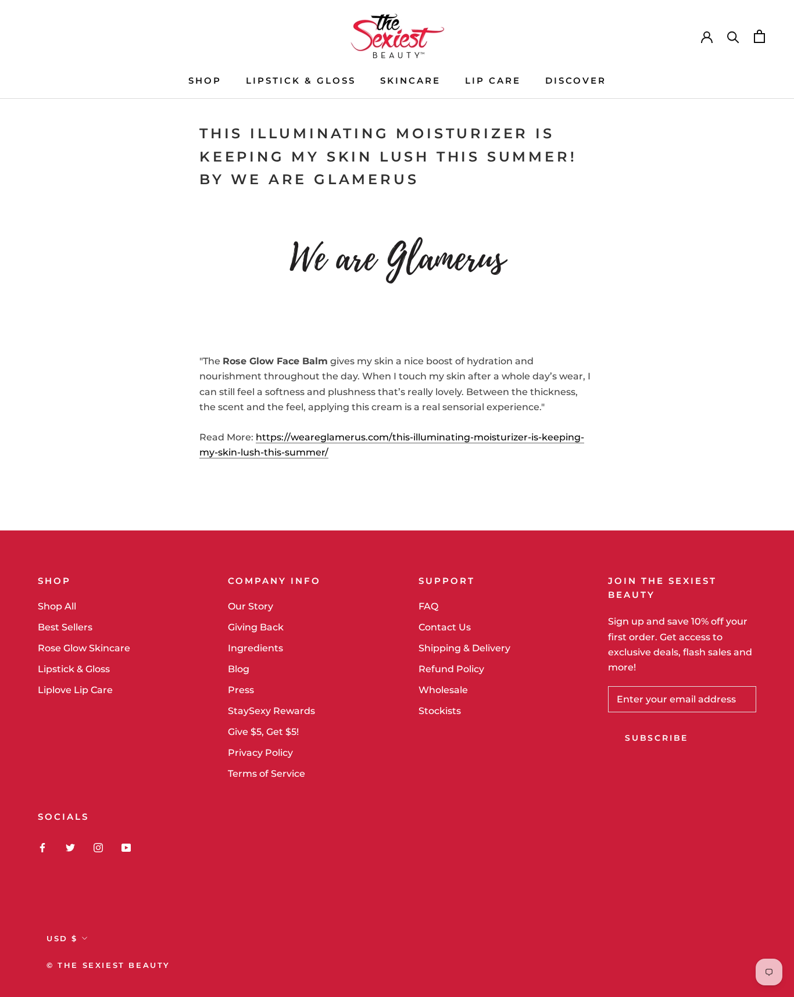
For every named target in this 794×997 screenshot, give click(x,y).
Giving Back (256, 627)
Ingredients (255, 648)
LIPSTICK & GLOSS (301, 80)
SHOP (204, 80)
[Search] (733, 36)
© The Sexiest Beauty (108, 965)
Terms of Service (266, 773)
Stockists (440, 710)
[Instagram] (98, 847)
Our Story (250, 606)
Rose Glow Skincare (84, 648)
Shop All (57, 606)
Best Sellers (65, 627)
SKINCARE (410, 80)
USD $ (62, 938)
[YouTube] (126, 847)
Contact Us (445, 627)
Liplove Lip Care (75, 689)
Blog (238, 669)
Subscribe (656, 738)
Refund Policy (451, 669)
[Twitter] (70, 847)
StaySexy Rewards (271, 710)
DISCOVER (575, 80)
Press (241, 689)
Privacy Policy (260, 752)
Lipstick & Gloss (74, 669)
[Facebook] (42, 847)
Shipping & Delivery (464, 648)
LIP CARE (493, 80)
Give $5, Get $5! (263, 731)
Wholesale (443, 689)
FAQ (428, 606)
